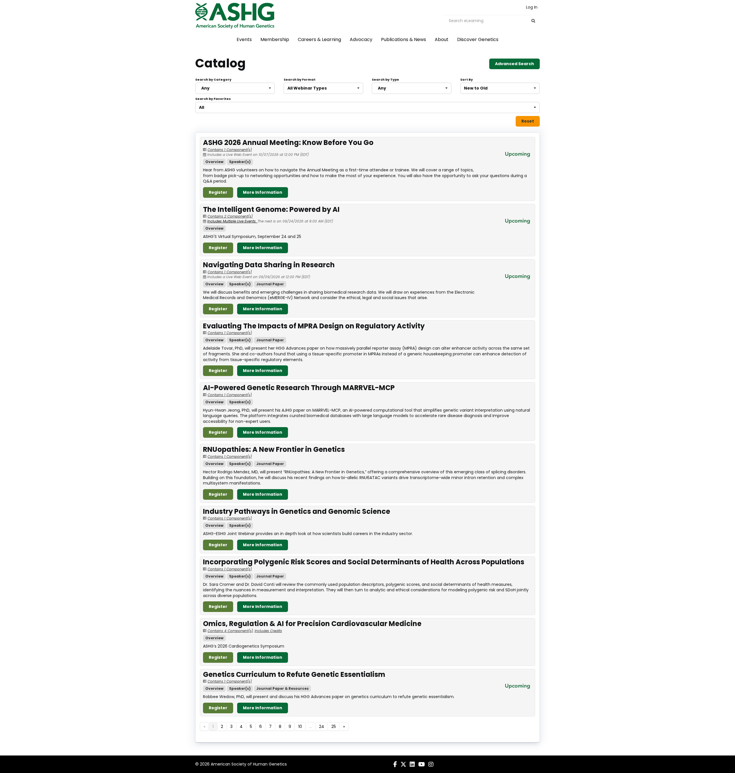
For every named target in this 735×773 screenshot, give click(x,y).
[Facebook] (395, 764)
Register (218, 192)
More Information (262, 192)
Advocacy (361, 39)
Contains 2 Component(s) (230, 216)
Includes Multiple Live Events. (232, 221)
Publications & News (403, 39)
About (441, 39)
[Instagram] (431, 764)
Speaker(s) (240, 161)
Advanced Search (514, 64)
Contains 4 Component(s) (230, 630)
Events (244, 39)
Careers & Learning (319, 39)
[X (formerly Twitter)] (403, 764)
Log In (531, 7)
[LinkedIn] (412, 764)
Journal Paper (270, 284)
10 (300, 726)
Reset (527, 121)
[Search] (533, 21)
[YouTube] (421, 764)
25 (333, 726)
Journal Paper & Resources (282, 688)
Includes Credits (268, 630)
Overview (214, 161)
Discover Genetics (477, 39)
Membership (274, 39)
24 (321, 726)
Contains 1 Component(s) (230, 149)
